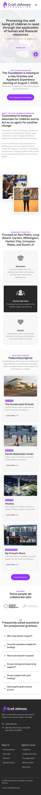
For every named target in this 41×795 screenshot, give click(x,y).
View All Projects (20, 577)
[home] (16, 5)
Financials (6, 754)
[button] (36, 5)
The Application (28, 758)
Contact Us (20, 47)
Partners (6, 758)
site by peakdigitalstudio (11, 788)
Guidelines (26, 749)
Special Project (8, 762)
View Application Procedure (20, 97)
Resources (26, 767)
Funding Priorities (29, 754)
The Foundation (9, 749)
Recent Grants (28, 762)
